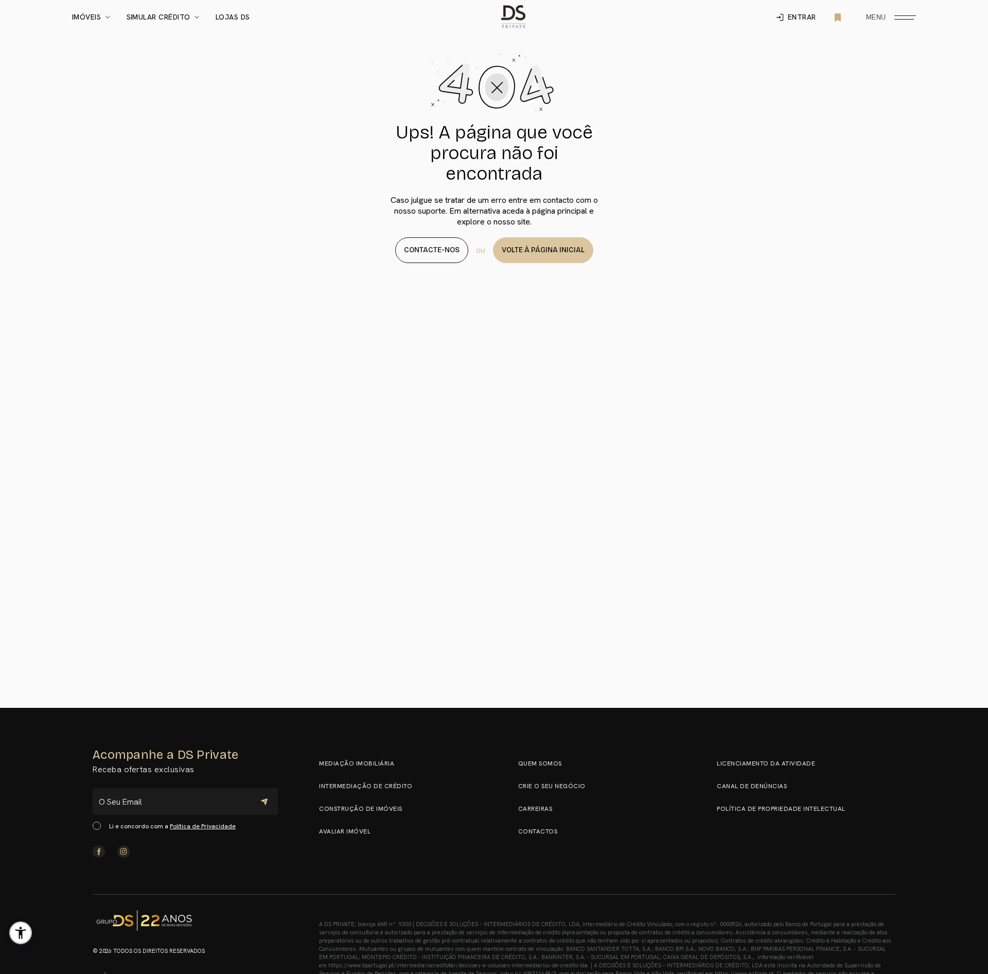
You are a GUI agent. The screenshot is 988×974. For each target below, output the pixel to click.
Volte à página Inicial (543, 250)
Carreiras (535, 809)
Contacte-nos (432, 250)
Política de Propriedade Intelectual (781, 809)
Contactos (538, 831)
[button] (20, 933)
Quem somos (540, 763)
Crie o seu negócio (552, 786)
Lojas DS (233, 17)
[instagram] (123, 851)
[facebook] (99, 851)
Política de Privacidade (203, 826)
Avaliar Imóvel (344, 831)
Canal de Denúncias (752, 786)
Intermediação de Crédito (365, 786)
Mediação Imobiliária (356, 763)
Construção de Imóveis (360, 809)
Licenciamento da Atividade (766, 763)
